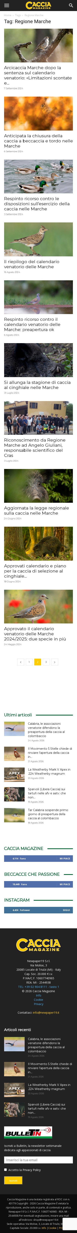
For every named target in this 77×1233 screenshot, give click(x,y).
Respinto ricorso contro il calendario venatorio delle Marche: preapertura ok (32, 324)
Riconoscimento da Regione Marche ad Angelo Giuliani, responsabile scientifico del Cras (35, 447)
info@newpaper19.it (46, 1012)
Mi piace (65, 858)
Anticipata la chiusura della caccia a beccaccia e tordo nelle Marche (38, 141)
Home (7, 15)
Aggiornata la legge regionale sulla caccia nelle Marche (36, 510)
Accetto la (15, 1170)
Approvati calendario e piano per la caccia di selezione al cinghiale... (35, 571)
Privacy (38, 1004)
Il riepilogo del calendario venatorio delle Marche (31, 264)
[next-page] (54, 662)
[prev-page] (20, 662)
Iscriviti (13, 1180)
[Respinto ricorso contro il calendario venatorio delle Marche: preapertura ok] (38, 297)
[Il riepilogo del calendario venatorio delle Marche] (38, 239)
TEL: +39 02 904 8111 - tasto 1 (38, 987)
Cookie (38, 1000)
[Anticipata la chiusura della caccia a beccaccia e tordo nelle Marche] (38, 113)
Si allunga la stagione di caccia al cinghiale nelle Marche (37, 385)
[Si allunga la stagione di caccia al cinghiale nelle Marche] (38, 360)
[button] (6, 5)
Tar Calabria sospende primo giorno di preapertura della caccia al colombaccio (48, 814)
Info (38, 995)
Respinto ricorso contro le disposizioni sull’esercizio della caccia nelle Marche (37, 203)
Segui (66, 910)
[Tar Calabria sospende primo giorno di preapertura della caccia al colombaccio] (14, 815)
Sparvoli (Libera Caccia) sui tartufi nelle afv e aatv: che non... (47, 793)
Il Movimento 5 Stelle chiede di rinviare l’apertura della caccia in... (50, 753)
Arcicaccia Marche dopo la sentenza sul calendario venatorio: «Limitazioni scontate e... (38, 75)
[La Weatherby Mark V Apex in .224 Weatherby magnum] (14, 775)
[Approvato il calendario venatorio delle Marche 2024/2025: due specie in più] (38, 606)
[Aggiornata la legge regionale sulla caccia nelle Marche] (38, 486)
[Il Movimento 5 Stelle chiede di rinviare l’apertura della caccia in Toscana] (14, 754)
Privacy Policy (32, 1170)
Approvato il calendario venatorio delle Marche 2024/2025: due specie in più (35, 633)
